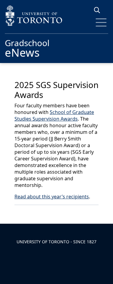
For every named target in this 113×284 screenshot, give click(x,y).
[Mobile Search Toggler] (99, 10)
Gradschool (27, 47)
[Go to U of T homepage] (56, 15)
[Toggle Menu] (101, 22)
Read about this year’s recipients (51, 196)
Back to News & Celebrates (52, 213)
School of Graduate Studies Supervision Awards (54, 115)
